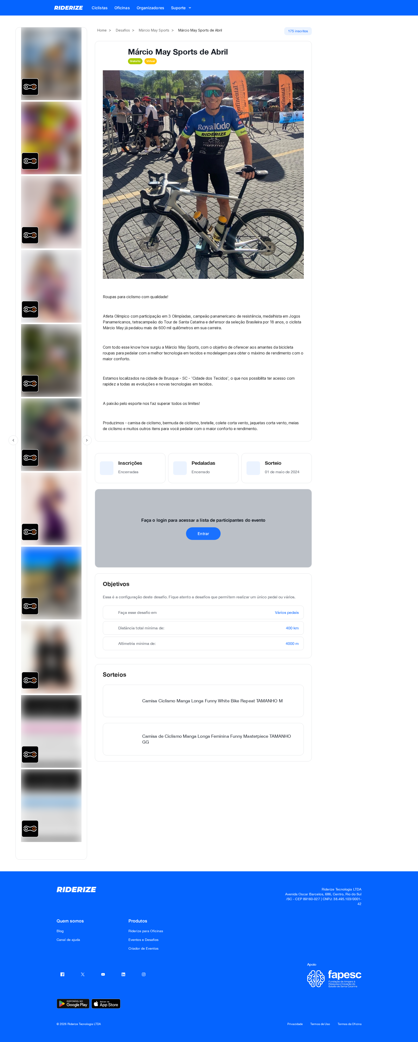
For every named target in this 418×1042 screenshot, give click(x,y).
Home (102, 30)
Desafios (123, 30)
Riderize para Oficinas (145, 931)
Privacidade (295, 1024)
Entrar (203, 533)
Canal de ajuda (68, 940)
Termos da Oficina (349, 1024)
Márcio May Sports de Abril (200, 30)
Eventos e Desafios (143, 940)
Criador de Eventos (143, 948)
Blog (60, 931)
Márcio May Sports (154, 30)
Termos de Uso (320, 1024)
